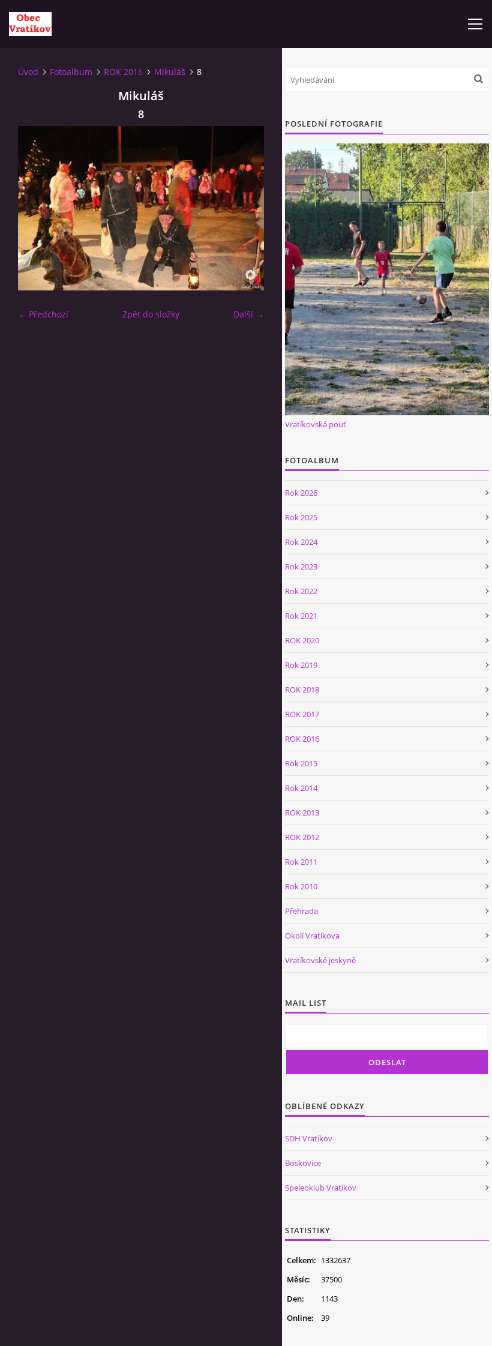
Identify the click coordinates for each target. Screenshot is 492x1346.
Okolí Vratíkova (312, 935)
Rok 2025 (301, 517)
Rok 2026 (301, 492)
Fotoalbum (71, 71)
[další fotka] (244, 208)
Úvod (28, 71)
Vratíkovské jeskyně (320, 960)
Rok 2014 (301, 788)
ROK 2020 (302, 640)
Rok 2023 (301, 566)
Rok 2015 (301, 763)
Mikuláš (169, 71)
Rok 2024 (301, 541)
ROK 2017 (302, 714)
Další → (248, 314)
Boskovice (303, 1163)
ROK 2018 (302, 689)
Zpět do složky (150, 314)
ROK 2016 (123, 71)
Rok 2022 (301, 591)
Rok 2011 (301, 861)
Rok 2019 (301, 664)
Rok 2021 (301, 615)
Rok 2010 (301, 886)
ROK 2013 (302, 812)
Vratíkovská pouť (315, 424)
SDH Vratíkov (308, 1138)
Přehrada (301, 911)
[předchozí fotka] (37, 208)
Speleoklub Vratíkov (320, 1187)
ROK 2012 (302, 837)
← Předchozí (43, 314)
